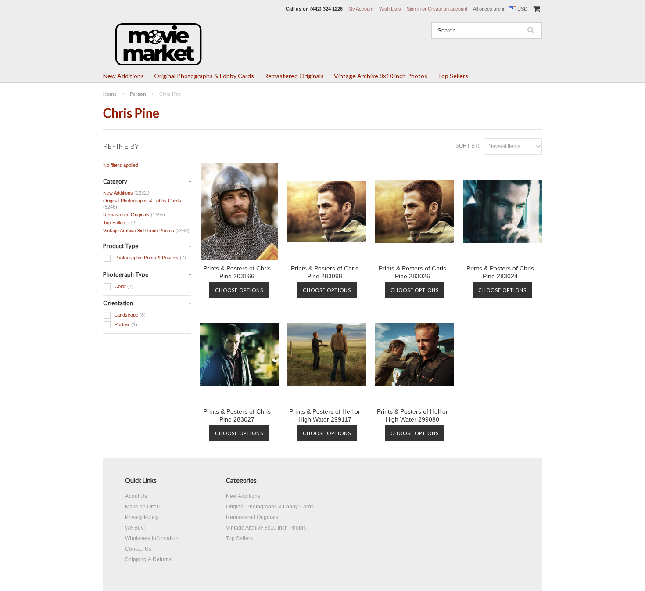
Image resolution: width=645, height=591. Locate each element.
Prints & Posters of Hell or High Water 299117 (324, 415)
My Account (360, 8)
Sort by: (467, 146)
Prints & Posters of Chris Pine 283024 (500, 272)
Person (138, 94)
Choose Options (239, 290)
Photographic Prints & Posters (149, 257)
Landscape (129, 314)
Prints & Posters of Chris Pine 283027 (237, 415)
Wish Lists (390, 8)
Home (110, 94)
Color (123, 286)
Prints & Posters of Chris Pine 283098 (324, 272)
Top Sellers (452, 75)
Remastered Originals (294, 75)
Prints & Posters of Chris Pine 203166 (237, 272)
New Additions (123, 75)
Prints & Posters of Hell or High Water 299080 (412, 415)
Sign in (414, 8)
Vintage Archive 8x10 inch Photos (380, 75)
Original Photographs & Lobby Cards (204, 75)
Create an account (447, 8)
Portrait (125, 324)
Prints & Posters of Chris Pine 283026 (412, 272)
